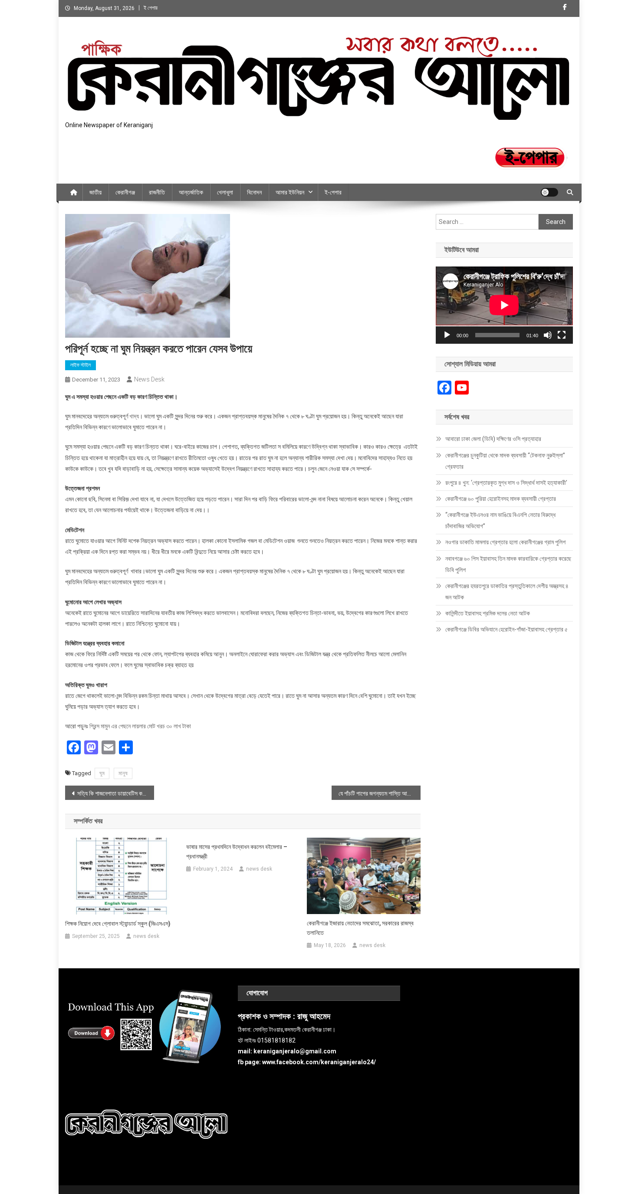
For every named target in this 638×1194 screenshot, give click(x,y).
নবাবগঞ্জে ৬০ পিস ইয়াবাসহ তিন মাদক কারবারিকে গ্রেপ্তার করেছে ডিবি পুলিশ (508, 564)
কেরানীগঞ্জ (125, 192)
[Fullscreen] (561, 335)
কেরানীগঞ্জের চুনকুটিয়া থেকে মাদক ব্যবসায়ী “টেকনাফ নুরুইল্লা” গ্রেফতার (505, 461)
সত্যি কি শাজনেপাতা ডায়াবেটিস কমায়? (114, 793)
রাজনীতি (157, 192)
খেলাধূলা (225, 192)
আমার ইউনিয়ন (290, 192)
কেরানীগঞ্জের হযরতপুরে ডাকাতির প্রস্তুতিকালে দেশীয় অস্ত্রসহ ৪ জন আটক (507, 591)
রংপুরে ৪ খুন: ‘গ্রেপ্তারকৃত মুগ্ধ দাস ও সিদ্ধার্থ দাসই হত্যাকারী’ (506, 482)
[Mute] (547, 335)
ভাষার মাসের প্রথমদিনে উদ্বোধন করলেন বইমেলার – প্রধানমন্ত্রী (236, 851)
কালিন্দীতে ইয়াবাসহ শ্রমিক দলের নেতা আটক (487, 613)
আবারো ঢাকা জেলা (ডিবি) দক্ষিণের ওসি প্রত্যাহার (493, 438)
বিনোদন (254, 192)
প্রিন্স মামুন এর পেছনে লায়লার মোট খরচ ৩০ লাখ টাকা (140, 726)
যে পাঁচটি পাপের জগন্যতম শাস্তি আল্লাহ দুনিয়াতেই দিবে (380, 793)
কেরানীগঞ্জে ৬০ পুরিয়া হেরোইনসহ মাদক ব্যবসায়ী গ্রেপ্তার (500, 498)
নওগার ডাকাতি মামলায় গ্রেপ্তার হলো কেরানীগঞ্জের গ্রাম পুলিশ (505, 542)
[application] (504, 305)
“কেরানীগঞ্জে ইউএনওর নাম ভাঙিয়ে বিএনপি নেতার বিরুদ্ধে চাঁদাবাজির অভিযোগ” (500, 520)
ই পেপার (151, 8)
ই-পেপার (333, 192)
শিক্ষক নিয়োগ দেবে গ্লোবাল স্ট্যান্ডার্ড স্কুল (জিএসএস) (118, 923)
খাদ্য (134, 416)
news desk (149, 379)
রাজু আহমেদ (313, 1016)
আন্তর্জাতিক (191, 192)
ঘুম (102, 773)
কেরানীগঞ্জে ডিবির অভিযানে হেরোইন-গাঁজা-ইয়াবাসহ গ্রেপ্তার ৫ (506, 629)
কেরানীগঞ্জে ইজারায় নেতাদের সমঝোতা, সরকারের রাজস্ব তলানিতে (360, 928)
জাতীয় (95, 192)
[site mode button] (549, 192)
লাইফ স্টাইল (80, 365)
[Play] (447, 335)
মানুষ (123, 773)
